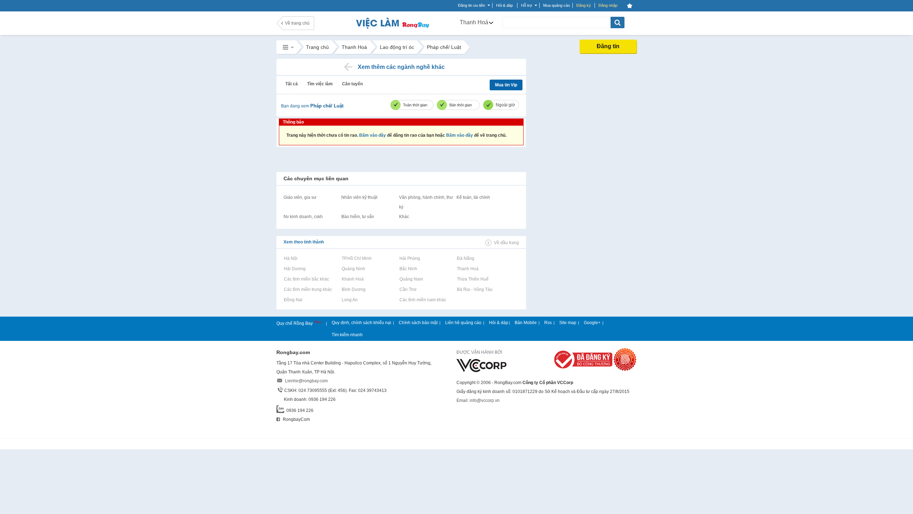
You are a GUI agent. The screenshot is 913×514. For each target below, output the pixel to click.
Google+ (592, 322)
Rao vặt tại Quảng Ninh (353, 268)
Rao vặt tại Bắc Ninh (408, 268)
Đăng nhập (607, 5)
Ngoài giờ (505, 104)
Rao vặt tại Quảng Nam (411, 279)
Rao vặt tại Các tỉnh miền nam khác (422, 299)
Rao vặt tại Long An (349, 299)
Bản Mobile (526, 322)
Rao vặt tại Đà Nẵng (465, 258)
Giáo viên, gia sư (300, 197)
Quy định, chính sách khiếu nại (361, 322)
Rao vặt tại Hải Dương (295, 268)
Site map (567, 322)
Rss (548, 322)
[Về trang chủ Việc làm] (385, 23)
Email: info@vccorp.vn (478, 400)
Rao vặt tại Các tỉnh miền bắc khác (306, 279)
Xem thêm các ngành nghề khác (401, 67)
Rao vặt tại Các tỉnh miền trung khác (308, 289)
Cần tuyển (352, 83)
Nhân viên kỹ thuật (359, 197)
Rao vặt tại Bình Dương (353, 289)
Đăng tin (608, 46)
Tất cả (291, 83)
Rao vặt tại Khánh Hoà (352, 279)
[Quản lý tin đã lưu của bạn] (629, 5)
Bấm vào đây (372, 135)
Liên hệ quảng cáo (463, 322)
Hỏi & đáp (498, 322)
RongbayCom (296, 419)
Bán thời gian (460, 105)
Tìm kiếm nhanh (347, 334)
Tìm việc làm (320, 83)
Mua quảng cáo (556, 5)
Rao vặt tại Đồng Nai (293, 299)
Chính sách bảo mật (418, 322)
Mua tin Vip (506, 84)
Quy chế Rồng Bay (295, 323)
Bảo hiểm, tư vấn (357, 216)
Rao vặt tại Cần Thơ (408, 289)
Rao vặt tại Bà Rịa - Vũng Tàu (474, 289)
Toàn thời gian (415, 105)
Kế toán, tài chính (473, 197)
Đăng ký (583, 5)
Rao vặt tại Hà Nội (290, 258)
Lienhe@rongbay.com (306, 380)
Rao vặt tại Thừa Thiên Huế (472, 279)
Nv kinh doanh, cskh (303, 216)
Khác (404, 216)
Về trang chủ (297, 23)
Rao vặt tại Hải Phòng (409, 258)
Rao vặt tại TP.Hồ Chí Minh (356, 258)
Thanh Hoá (474, 22)
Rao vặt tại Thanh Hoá (467, 268)
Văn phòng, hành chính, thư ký (426, 202)
